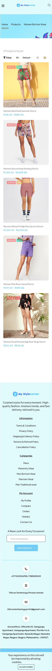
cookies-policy (31, 662)
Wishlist (26, 516)
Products (16, 24)
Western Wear (26, 479)
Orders (26, 511)
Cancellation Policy (26, 447)
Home (5, 24)
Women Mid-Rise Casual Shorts (18, 284)
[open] (3, 5)
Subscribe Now (24, 548)
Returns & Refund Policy (26, 441)
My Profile (26, 500)
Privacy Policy (26, 431)
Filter (9, 57)
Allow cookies (26, 667)
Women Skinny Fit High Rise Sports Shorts (23, 226)
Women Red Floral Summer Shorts (19, 111)
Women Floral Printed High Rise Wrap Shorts (24, 342)
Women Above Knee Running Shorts (20, 168)
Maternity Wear (26, 468)
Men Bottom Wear (26, 473)
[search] (49, 5)
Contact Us (26, 522)
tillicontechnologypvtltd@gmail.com (26, 609)
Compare (26, 505)
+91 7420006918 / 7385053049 (26, 576)
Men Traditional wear (26, 484)
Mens (26, 463)
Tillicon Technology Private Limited (26, 593)
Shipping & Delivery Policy (26, 436)
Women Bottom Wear (35, 24)
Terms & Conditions (26, 425)
